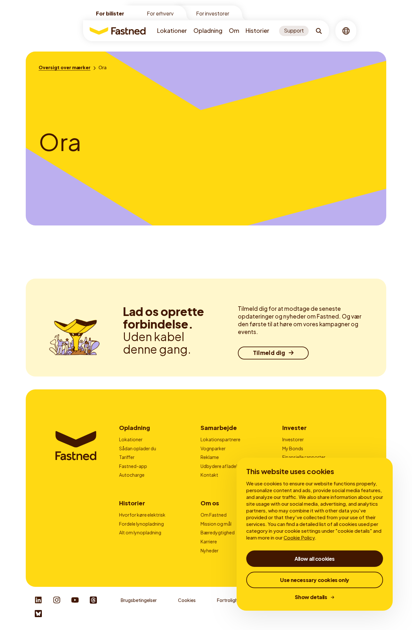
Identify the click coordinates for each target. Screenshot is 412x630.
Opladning (207, 30)
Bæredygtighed (218, 532)
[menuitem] (172, 30)
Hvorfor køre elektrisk (142, 515)
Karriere (209, 541)
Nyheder (210, 550)
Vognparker (213, 448)
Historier (257, 30)
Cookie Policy (299, 537)
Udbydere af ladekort (223, 466)
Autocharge (132, 475)
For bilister (110, 13)
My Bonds (292, 448)
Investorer (293, 439)
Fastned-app (133, 466)
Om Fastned (214, 515)
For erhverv (160, 13)
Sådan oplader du (137, 448)
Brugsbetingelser (139, 600)
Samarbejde (219, 427)
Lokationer (172, 30)
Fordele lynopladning (141, 524)
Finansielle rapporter (303, 457)
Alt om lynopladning (140, 532)
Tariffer (127, 457)
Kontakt (209, 475)
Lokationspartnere (220, 439)
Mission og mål (216, 524)
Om (234, 30)
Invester (294, 427)
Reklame (210, 457)
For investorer (212, 13)
